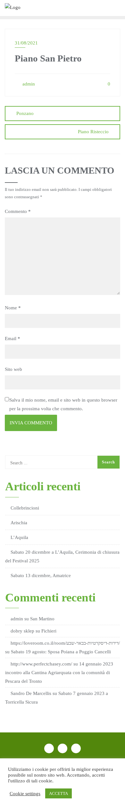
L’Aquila (19, 537)
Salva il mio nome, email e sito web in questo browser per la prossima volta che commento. (63, 404)
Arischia (19, 522)
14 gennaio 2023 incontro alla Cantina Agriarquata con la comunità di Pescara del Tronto (59, 672)
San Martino (42, 618)
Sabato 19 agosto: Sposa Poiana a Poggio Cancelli (61, 651)
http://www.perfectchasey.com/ (41, 663)
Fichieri (48, 630)
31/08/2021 (26, 42)
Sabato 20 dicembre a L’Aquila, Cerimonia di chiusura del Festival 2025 (62, 556)
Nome (13, 307)
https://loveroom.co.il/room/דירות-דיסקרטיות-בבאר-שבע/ (65, 643)
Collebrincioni (25, 507)
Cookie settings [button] (25, 793)
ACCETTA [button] (58, 793)
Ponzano (25, 113)
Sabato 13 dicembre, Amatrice (41, 575)
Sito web (13, 369)
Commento (18, 211)
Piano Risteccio (93, 131)
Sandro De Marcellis (31, 693)
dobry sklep (22, 630)
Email (12, 338)
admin (28, 83)
